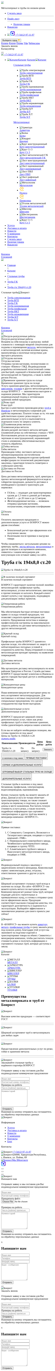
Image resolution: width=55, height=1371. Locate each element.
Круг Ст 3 (25, 152)
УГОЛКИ (12, 990)
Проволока (25, 200)
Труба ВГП (25, 78)
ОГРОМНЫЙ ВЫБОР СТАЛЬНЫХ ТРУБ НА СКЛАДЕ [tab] (27, 772)
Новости (11, 231)
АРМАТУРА (13, 968)
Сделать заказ (14, 239)
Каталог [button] (22, 59)
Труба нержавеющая (30, 106)
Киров (12, 43)
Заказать (48, 749)
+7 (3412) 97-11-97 (24, 35)
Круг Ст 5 (25, 222)
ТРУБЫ (11, 979)
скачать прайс (8, 738)
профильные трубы (20, 927)
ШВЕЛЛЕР (13, 973)
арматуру (42, 924)
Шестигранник (27, 217)
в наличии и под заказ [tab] (12, 758)
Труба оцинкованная (30, 89)
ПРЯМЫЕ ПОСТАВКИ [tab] (36, 758)
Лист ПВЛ (25, 174)
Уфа (26, 43)
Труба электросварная (31, 73)
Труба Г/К (25, 84)
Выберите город (10, 40)
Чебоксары (34, 43)
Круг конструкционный (32, 146)
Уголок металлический (32, 206)
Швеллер (24, 211)
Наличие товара (21, 24)
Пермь (19, 43)
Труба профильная (29, 95)
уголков (18, 388)
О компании (13, 233)
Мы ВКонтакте (20, 1160)
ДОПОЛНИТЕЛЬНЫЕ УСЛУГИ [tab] (16, 779)
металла (31, 347)
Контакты (12, 236)
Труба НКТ (25, 100)
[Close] (2, 1168)
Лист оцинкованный (30, 168)
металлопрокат (43, 546)
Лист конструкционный (32, 163)
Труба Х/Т (25, 117)
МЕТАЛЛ (12, 962)
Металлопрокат (21, 122)
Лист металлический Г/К (33, 157)
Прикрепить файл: (10, 1198)
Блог (9, 1141)
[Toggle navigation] (2, 52)
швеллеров (7, 388)
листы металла (27, 546)
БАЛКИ (11, 984)
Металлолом (26, 185)
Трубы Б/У (25, 111)
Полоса (23, 193)
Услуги (11, 225)
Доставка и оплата (17, 228)
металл (4, 927)
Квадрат (24, 141)
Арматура (25, 130)
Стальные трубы (22, 65)
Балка (23, 135)
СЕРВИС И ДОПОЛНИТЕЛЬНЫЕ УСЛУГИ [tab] (21, 765)
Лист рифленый (28, 179)
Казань (4, 43)
